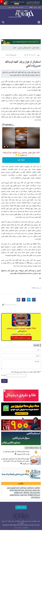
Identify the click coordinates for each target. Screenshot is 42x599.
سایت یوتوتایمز (18, 493)
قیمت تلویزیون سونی (13, 488)
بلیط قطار (26, 493)
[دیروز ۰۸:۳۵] (35, 461)
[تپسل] (2, 40)
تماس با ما (21, 7)
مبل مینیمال (36, 490)
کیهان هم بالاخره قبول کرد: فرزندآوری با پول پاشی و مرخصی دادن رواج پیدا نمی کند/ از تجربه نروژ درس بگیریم (15, 461)
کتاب (14, 48)
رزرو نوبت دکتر (35, 497)
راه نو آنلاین (30, 488)
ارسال (4, 381)
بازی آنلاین (23, 488)
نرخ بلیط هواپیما (14, 495)
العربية (35, 7)
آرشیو (10, 7)
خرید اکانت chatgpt (34, 495)
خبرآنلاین (21, 14)
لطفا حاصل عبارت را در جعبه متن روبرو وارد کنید (26, 372)
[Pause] (4, 146)
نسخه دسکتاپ (21, 507)
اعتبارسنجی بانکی (35, 493)
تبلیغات (13, 7)
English (31, 7)
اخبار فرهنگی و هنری (24, 48)
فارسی (39, 7)
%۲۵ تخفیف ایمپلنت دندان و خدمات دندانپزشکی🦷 (21, 330)
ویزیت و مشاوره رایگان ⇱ (21, 337)
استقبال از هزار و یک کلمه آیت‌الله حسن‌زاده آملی (23, 64)
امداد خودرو (23, 495)
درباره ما (16, 7)
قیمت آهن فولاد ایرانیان (16, 490)
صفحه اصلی (35, 48)
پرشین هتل (28, 490)
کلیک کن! (21, 160)
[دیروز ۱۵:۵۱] (35, 454)
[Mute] (7, 146)
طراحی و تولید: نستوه (20, 528)
